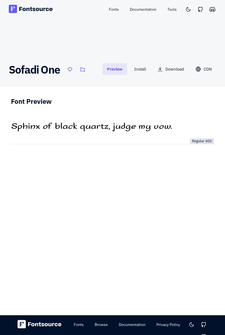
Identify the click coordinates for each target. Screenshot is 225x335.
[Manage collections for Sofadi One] (82, 69)
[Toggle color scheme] (188, 9)
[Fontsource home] (31, 10)
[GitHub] (200, 9)
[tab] (115, 69)
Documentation (132, 324)
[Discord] (212, 9)
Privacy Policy (168, 324)
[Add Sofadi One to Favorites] (70, 69)
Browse (101, 324)
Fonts (79, 324)
